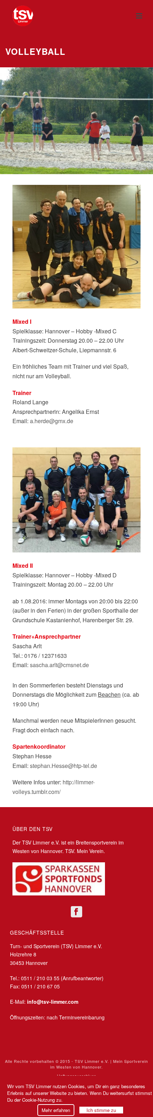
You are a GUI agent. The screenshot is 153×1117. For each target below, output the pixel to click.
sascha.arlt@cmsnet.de (59, 665)
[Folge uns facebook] (76, 912)
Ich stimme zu (101, 1110)
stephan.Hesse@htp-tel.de (63, 766)
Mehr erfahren (56, 1110)
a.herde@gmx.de (51, 421)
